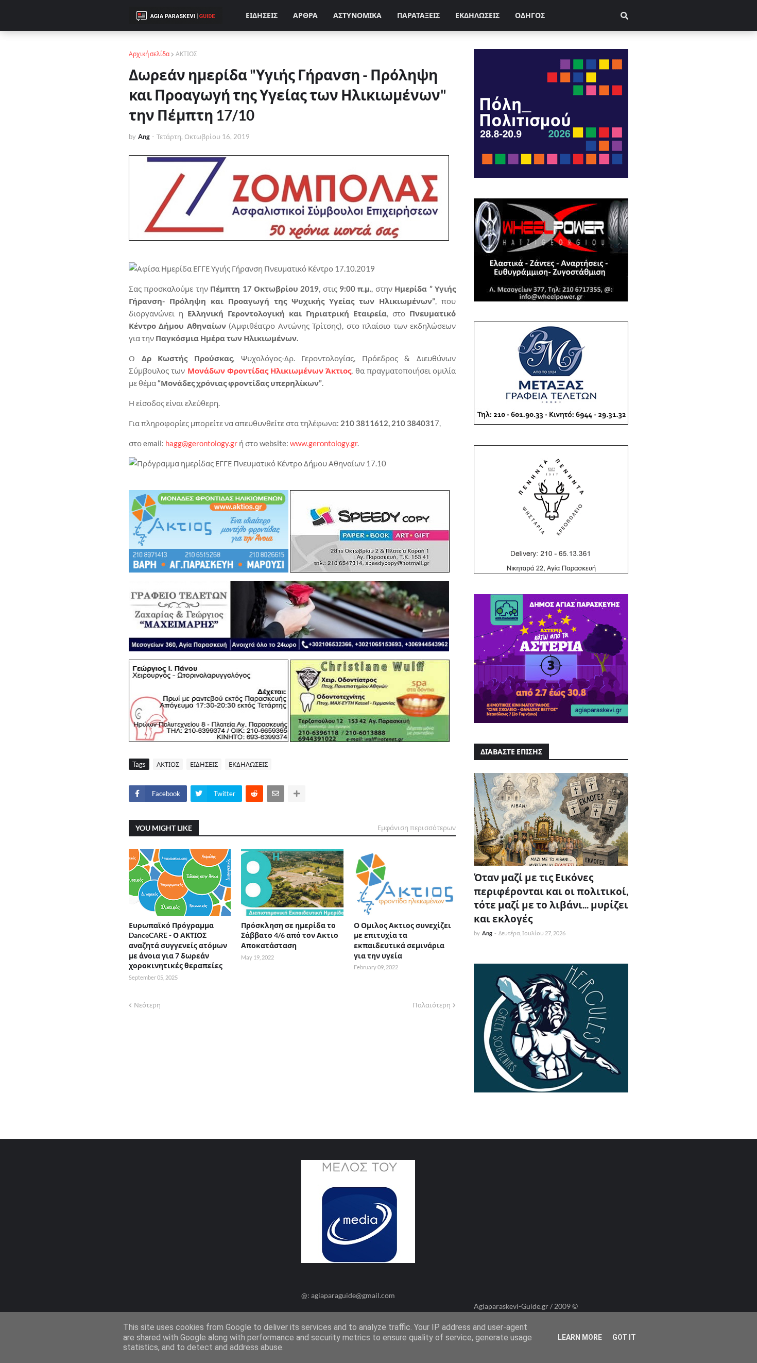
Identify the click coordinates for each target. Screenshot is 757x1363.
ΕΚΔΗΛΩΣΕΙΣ (248, 764)
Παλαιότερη (431, 1005)
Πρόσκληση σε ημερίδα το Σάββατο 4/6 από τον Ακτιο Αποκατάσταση (289, 935)
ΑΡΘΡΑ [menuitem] (305, 15)
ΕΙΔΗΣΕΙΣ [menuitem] (262, 15)
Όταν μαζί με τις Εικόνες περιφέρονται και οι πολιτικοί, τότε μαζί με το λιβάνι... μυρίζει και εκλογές (551, 897)
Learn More (580, 1337)
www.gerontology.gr (323, 443)
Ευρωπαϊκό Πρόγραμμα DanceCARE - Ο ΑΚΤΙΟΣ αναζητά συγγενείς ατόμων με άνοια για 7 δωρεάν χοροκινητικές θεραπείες (178, 945)
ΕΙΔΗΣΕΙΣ (204, 764)
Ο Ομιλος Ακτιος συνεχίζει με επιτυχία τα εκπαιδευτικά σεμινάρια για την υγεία (402, 940)
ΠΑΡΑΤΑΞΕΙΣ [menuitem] (418, 15)
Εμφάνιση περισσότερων (416, 827)
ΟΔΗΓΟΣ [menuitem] (530, 15)
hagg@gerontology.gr (201, 443)
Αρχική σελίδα (149, 54)
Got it (624, 1337)
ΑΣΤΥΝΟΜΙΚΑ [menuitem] (357, 15)
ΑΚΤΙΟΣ (186, 54)
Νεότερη (147, 1005)
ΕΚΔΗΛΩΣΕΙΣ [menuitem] (477, 15)
